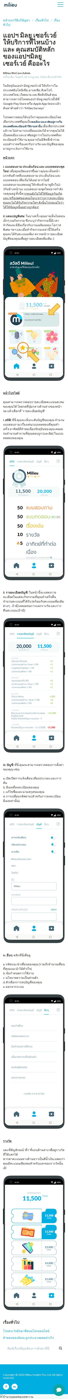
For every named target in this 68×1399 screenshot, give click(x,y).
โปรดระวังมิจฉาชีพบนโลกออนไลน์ (26, 1331)
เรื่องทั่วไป (42, 20)
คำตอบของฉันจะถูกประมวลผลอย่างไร (28, 1337)
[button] (60, 4)
